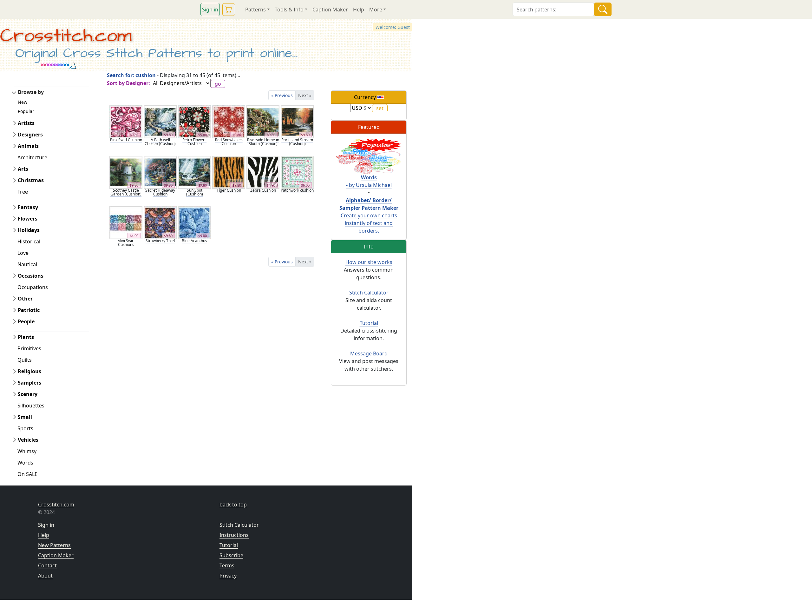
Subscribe (231, 555)
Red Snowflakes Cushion (229, 141)
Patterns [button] (255, 9)
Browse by (31, 92)
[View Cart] (228, 9)
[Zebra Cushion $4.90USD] (262, 171)
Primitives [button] (29, 348)
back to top (233, 504)
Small (25, 416)
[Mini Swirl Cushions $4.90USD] (125, 222)
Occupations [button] (32, 287)
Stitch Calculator (369, 292)
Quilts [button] (24, 359)
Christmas (31, 180)
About (45, 575)
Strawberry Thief (160, 240)
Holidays (29, 230)
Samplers (29, 382)
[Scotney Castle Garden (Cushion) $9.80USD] (125, 171)
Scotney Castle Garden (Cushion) (125, 192)
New (22, 102)
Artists (26, 123)
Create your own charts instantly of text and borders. (368, 215)
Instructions (234, 535)
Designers (30, 134)
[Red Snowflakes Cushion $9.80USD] (228, 121)
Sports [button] (25, 428)
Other (25, 298)
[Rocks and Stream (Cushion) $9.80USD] (297, 121)
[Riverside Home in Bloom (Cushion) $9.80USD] (262, 121)
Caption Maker (330, 9)
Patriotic (29, 310)
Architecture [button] (32, 157)
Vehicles (28, 439)
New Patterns (54, 545)
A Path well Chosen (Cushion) (160, 141)
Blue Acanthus (194, 240)
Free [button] (22, 191)
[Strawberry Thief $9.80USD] (160, 222)
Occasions (30, 275)
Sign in (210, 9)
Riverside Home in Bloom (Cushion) (263, 141)
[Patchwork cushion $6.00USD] (297, 171)
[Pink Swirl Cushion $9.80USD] (125, 121)
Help (358, 9)
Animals (28, 145)
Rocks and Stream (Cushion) (297, 141)
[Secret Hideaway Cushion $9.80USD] (160, 171)
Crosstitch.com (66, 36)
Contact (47, 565)
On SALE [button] (27, 474)
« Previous (282, 95)
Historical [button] (28, 241)
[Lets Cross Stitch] (368, 155)
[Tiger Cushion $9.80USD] (228, 171)
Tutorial (369, 323)
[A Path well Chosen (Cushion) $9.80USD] (160, 121)
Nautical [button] (27, 264)
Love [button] (23, 252)
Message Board (369, 353)
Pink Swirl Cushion (126, 139)
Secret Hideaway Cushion (160, 192)
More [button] (375, 9)
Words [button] (25, 462)
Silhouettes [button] (30, 405)
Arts (23, 168)
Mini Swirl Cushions (125, 242)
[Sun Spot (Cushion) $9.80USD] (194, 171)
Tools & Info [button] (289, 9)
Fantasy (28, 207)
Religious (29, 371)
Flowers (27, 218)
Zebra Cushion (263, 190)
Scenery (27, 394)
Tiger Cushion (229, 190)
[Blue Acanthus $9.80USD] (194, 222)
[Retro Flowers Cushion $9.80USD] (194, 121)
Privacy (228, 575)
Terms (226, 565)
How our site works (368, 262)
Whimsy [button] (26, 451)
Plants (26, 337)
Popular (26, 111)
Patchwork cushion (297, 190)
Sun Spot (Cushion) (194, 192)
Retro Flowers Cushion (194, 141)
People (26, 321)
